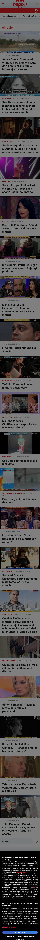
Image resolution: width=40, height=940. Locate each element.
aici (34, 887)
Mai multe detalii (21, 872)
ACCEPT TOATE (20, 932)
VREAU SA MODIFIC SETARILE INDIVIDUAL (20, 936)
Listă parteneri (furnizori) (9, 927)
